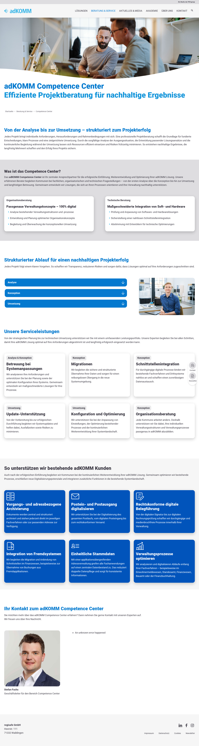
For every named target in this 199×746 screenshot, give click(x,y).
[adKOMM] (17, 10)
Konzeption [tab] (14, 293)
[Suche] (192, 11)
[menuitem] (81, 11)
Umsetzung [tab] (14, 303)
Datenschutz (164, 733)
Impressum (149, 733)
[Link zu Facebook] (186, 725)
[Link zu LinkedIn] (180, 725)
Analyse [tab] (12, 282)
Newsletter (190, 733)
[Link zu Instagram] (192, 725)
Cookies (177, 733)
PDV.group (191, 2)
